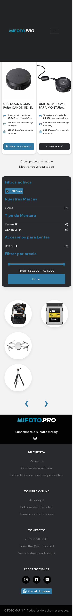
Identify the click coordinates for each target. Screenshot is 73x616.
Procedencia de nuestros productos (37, 475)
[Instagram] (26, 580)
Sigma (9, 208)
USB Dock (16, 191)
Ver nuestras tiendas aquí (36, 553)
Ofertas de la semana (36, 468)
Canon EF (11, 224)
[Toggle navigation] (54, 31)
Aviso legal (36, 500)
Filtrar (36, 279)
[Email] (47, 580)
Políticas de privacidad (36, 507)
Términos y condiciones (36, 514)
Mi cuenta (37, 461)
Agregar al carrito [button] (20, 146)
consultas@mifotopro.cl (36, 546)
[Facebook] (36, 580)
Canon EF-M (13, 229)
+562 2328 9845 (36, 539)
